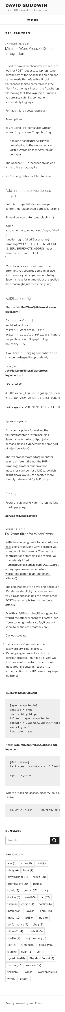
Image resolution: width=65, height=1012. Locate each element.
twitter (14, 965)
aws (11, 863)
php (38, 924)
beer (28, 870)
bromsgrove (18, 883)
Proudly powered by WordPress (23, 1003)
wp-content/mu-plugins (35, 217)
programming (35, 938)
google (27, 904)
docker (13, 897)
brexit (39, 877)
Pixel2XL (35, 931)
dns (46, 890)
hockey (45, 904)
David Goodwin (26, 5)
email (30, 897)
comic (13, 890)
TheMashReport (41, 958)
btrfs (38, 883)
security (46, 944)
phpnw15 (15, 931)
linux (46, 911)
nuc (43, 917)
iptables (14, 911)
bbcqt (13, 870)
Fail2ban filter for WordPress (29, 534)
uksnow (33, 965)
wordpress (47, 972)
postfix (13, 938)
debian (30, 890)
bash (41, 863)
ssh (41, 951)
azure (26, 863)
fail (45, 897)
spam (26, 951)
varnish (13, 972)
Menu (34, 19)
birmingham (17, 877)
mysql (13, 917)
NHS (29, 917)
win (29, 972)
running (27, 944)
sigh (12, 951)
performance (17, 924)
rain (11, 944)
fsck (12, 904)
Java (30, 911)
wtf (11, 978)
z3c (24, 978)
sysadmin (16, 958)
